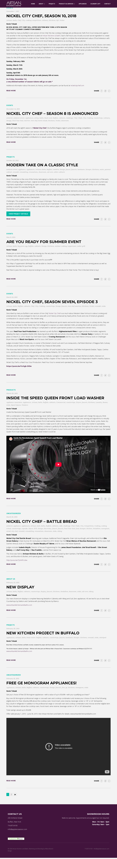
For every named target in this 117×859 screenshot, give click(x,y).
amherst (9, 118)
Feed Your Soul (17, 121)
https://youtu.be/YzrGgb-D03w (19, 366)
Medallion (96, 528)
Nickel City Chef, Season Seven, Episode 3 (52, 301)
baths (15, 20)
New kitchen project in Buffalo (42, 633)
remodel (16, 172)
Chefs (80, 118)
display (43, 591)
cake (61, 526)
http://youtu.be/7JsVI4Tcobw (16, 560)
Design (9, 121)
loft (57, 20)
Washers (25, 405)
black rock (48, 118)
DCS (35, 528)
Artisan (9, 20)
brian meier (31, 637)
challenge (69, 118)
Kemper (88, 169)
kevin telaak (42, 121)
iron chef (34, 121)
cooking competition (33, 20)
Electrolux (47, 528)
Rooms (105, 402)
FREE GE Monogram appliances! (41, 683)
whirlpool (102, 637)
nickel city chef (12, 531)
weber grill (81, 246)
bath (38, 526)
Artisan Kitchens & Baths (51, 35)
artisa (36, 118)
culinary (45, 20)
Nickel (62, 20)
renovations (33, 172)
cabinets (62, 118)
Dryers (78, 402)
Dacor (31, 528)
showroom (65, 121)
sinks (104, 306)
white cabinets (59, 172)
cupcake (25, 528)
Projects (10, 157)
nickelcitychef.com (77, 85)
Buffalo (55, 118)
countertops (98, 118)
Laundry (99, 402)
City (23, 20)
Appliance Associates (14, 402)
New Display (20, 587)
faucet (68, 169)
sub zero (50, 172)
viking (59, 531)
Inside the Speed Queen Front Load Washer (55, 398)
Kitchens (52, 20)
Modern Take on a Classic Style (42, 165)
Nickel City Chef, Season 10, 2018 (41, 16)
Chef (19, 20)
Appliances (29, 118)
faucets (74, 169)
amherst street (18, 118)
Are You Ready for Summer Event (43, 241)
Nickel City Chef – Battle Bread (41, 521)
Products (11, 390)
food (77, 528)
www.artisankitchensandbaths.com (19, 605)
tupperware (72, 246)
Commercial (60, 402)
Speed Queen (16, 405)
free (63, 687)
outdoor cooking (61, 246)
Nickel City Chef (54, 313)
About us (10, 579)
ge (66, 687)
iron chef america (74, 306)
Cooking (90, 118)
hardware (81, 169)
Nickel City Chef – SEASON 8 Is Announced (52, 113)
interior (27, 121)
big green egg (22, 246)
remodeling (24, 172)
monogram (105, 528)
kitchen (89, 528)
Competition (89, 526)
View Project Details (18, 214)
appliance (22, 169)
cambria (56, 169)
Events (9, 8)
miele (102, 169)
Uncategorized (13, 513)
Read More (11, 91)
